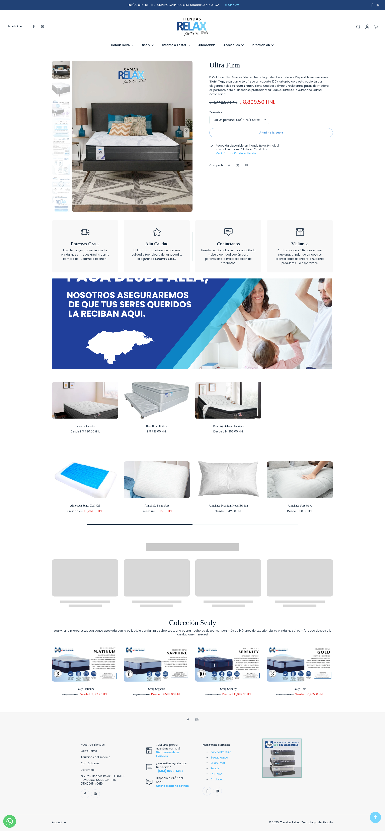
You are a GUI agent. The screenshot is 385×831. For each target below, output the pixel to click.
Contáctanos (228, 243)
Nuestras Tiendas (93, 745)
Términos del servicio (95, 757)
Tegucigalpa (219, 758)
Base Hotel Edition (156, 426)
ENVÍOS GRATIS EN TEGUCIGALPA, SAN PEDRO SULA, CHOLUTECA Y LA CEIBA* (173, 5)
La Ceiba (217, 774)
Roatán (216, 768)
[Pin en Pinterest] (246, 165)
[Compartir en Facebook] (229, 165)
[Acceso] (367, 26)
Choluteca (218, 779)
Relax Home (89, 751)
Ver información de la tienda (236, 153)
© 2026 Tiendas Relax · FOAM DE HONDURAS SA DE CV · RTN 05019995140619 (103, 780)
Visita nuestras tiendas (167, 754)
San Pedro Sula (221, 752)
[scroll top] (375, 817)
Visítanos (300, 243)
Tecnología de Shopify (317, 822)
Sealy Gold (300, 688)
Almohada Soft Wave (300, 505)
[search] (358, 26)
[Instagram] (378, 5)
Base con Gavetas (85, 426)
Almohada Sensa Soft (157, 505)
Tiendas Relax (289, 822)
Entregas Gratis (85, 243)
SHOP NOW (232, 5)
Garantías (87, 770)
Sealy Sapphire (156, 688)
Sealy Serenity (228, 688)
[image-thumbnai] (61, 70)
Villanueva (218, 763)
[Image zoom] (132, 136)
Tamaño (215, 112)
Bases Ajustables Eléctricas (228, 426)
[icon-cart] (375, 26)
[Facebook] (372, 5)
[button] (271, 132)
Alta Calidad (156, 243)
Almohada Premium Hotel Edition (228, 505)
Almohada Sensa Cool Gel (85, 505)
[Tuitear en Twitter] (237, 165)
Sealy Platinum (85, 688)
